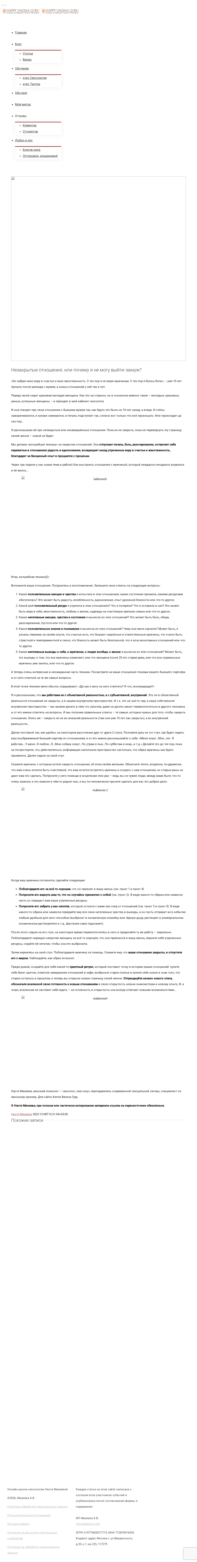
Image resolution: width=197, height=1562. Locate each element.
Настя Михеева (21, 1114)
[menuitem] (102, 32)
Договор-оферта (18, 1524)
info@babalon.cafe (88, 1524)
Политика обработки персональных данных (37, 1506)
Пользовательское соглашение (29, 1515)
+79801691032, (110, 1518)
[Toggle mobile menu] (3, 19)
